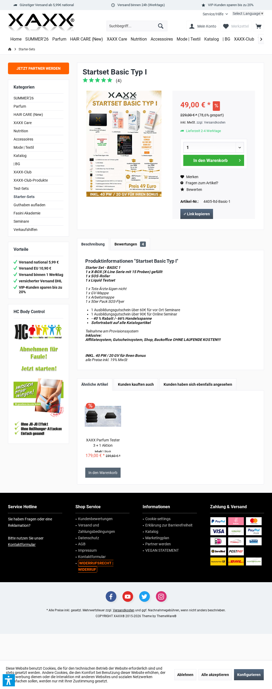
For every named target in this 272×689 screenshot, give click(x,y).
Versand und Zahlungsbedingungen (96, 528)
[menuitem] (215, 14)
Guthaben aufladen (29, 205)
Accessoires (23, 139)
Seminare (21, 221)
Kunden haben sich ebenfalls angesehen (198, 384)
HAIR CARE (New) (28, 114)
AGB (82, 544)
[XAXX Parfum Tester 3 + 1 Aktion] (103, 416)
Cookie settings (158, 519)
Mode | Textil (24, 147)
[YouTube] (127, 596)
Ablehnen (185, 675)
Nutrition (21, 131)
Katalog (20, 155)
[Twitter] (144, 596)
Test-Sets (21, 188)
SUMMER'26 (24, 98)
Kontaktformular (22, 544)
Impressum (87, 550)
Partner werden (158, 544)
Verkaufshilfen (25, 229)
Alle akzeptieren (215, 675)
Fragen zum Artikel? (201, 183)
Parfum (20, 106)
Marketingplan (157, 538)
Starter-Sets (24, 197)
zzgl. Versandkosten (211, 122)
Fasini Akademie (27, 213)
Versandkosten (123, 610)
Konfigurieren (249, 675)
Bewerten (194, 189)
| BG (17, 164)
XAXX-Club (23, 172)
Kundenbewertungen (95, 519)
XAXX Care (23, 123)
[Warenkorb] (258, 26)
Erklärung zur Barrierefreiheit (169, 525)
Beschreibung (93, 244)
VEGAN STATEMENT (162, 550)
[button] (9, 680)
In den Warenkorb (210, 160)
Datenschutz (88, 538)
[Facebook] (111, 596)
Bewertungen (129, 244)
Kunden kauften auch (136, 384)
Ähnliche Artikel (94, 384)
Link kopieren (198, 214)
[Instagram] (161, 596)
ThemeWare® (166, 616)
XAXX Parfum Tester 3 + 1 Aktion (103, 442)
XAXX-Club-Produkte (31, 180)
